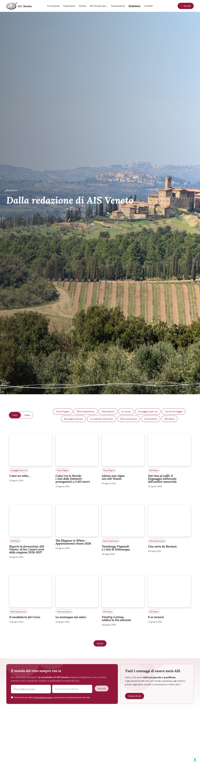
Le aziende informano (101, 418)
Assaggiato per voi (148, 411)
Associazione (118, 5)
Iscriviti (102, 688)
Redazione (134, 5)
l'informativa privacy (43, 697)
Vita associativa (128, 418)
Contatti (148, 5)
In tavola (126, 411)
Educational (108, 411)
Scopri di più (134, 695)
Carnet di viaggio (173, 411)
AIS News (169, 418)
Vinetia (82, 5)
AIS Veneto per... (98, 5)
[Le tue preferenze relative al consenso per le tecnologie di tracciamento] (195, 760)
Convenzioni (150, 418)
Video (27, 415)
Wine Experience (85, 411)
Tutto (15, 415)
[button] (72, 689)
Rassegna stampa (73, 418)
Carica (100, 643)
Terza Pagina (63, 411)
